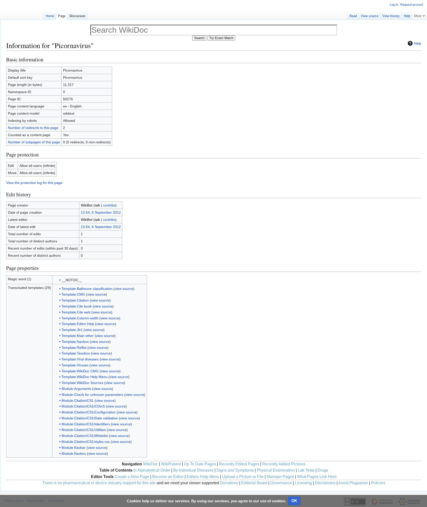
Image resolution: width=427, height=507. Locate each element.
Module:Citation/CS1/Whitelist (85, 436)
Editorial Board (254, 483)
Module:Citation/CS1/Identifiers (86, 424)
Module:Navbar (73, 448)
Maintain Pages (280, 477)
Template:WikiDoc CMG (80, 371)
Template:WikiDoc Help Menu (84, 377)
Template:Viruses (75, 365)
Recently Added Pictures (283, 464)
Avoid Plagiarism (353, 483)
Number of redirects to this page (33, 128)
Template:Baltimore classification (87, 289)
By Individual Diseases (193, 470)
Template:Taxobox (76, 353)
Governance (281, 483)
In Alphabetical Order (151, 470)
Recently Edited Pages (239, 464)
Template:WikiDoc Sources (82, 383)
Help (417, 43)
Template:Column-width (80, 318)
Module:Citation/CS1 (78, 401)
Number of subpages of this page (34, 142)
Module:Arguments (76, 389)
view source (124, 289)
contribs (109, 205)
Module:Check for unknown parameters (92, 395)
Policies (378, 483)
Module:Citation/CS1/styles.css (86, 442)
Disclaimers (325, 483)
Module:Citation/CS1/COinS (83, 406)
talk (97, 205)
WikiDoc (150, 464)
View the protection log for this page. (34, 183)
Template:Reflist (74, 348)
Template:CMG (73, 294)
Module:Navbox (74, 454)
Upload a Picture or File (243, 477)
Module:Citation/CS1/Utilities (84, 430)
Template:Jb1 (72, 330)
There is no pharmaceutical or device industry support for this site (99, 483)
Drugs (323, 470)
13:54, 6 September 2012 (101, 212)
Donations (229, 483)
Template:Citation (75, 300)
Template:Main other (78, 336)
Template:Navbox (75, 342)
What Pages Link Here (317, 477)
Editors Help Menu (203, 477)
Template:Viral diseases (80, 359)
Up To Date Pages (200, 464)
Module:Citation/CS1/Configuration (89, 412)
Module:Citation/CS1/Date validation (90, 418)
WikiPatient (171, 464)
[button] (419, 15)
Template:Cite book (77, 306)
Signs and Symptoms (235, 470)
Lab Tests (306, 470)
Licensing (303, 483)
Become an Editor (168, 477)
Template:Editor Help (78, 324)
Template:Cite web (76, 312)
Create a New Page (132, 477)
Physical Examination (276, 470)
